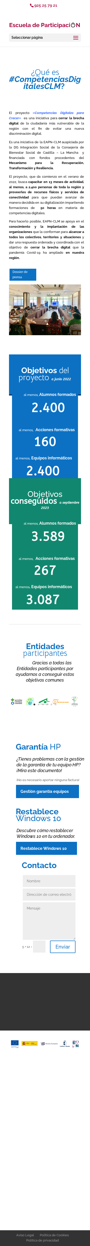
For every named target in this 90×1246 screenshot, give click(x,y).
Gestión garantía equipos (44, 791)
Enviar (63, 947)
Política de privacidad (42, 1240)
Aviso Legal (25, 1235)
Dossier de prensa (20, 274)
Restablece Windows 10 (43, 848)
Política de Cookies (54, 1235)
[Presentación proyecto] (45, 334)
